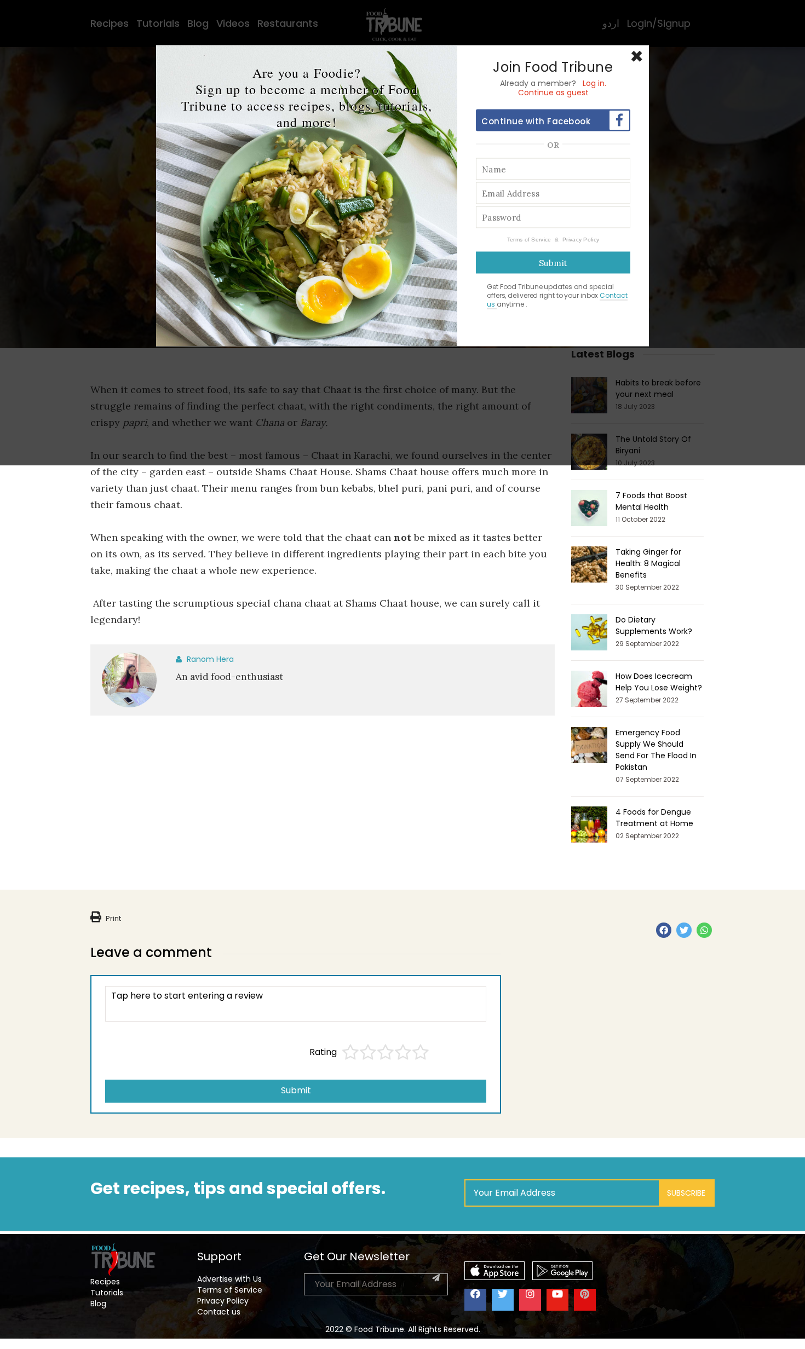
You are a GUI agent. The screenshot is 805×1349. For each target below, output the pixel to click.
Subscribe (686, 1192)
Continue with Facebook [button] (535, 121)
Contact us (218, 1311)
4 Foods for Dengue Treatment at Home (654, 817)
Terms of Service (530, 240)
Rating (323, 1052)
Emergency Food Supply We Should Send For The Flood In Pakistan (656, 749)
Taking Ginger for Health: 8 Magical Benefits (648, 563)
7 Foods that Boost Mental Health (651, 501)
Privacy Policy (580, 240)
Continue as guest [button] (553, 92)
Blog (98, 1303)
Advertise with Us (229, 1278)
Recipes (105, 1281)
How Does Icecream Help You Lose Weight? (659, 682)
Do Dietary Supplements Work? (654, 625)
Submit (296, 1090)
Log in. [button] (594, 83)
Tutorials (106, 1292)
